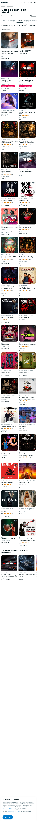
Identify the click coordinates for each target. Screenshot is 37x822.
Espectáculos (10, 6)
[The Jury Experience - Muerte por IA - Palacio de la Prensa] (27, 160)
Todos (4, 21)
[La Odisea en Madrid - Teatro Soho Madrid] (9, 471)
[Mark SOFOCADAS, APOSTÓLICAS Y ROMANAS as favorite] (15, 210)
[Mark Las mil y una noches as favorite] (15, 299)
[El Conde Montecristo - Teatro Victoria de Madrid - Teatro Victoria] (27, 129)
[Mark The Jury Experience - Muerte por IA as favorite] (33, 154)
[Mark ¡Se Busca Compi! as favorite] (33, 354)
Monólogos (11, 21)
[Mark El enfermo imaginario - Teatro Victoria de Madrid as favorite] (33, 239)
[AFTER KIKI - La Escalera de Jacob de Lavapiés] (27, 415)
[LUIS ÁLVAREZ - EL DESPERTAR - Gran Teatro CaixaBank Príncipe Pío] (27, 471)
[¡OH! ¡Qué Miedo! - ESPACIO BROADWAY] (27, 306)
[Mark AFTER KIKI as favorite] (33, 408)
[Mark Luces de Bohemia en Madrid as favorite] (15, 492)
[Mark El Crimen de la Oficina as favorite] (15, 182)
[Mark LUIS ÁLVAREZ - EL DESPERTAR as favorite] (33, 465)
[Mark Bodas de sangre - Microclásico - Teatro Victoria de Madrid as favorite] (15, 154)
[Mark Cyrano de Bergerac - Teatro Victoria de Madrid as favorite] (15, 123)
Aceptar (8, 817)
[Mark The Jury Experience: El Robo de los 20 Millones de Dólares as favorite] (33, 63)
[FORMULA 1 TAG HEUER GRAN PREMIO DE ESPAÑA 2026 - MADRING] (9, 563)
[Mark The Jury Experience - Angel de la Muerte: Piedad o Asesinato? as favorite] (15, 34)
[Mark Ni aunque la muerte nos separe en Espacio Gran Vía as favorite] (33, 380)
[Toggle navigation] (35, 2)
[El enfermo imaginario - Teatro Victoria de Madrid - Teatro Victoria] (27, 245)
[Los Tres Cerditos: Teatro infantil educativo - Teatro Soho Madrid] (9, 245)
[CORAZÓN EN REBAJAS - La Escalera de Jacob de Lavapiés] (9, 527)
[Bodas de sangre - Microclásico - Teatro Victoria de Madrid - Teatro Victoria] (9, 160)
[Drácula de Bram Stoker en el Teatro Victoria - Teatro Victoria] (9, 275)
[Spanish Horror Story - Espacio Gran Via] (27, 216)
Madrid (3, 6)
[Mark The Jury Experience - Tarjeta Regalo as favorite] (33, 34)
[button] (17, 6)
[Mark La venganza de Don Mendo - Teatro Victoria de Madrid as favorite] (33, 521)
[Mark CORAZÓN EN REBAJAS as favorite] (15, 521)
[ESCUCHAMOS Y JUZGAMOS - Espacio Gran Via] (27, 333)
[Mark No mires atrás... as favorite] (15, 380)
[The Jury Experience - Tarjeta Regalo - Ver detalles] (27, 40)
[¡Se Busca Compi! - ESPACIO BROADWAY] (27, 360)
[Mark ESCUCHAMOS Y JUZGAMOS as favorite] (33, 327)
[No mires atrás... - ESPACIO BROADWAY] (9, 386)
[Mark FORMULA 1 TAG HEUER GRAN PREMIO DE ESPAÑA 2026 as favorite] (15, 557)
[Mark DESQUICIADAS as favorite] (15, 354)
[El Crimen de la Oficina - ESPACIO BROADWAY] (9, 189)
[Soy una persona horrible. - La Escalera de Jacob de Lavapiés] (27, 498)
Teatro (20, 20)
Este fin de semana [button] (19, 26)
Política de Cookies (7, 808)
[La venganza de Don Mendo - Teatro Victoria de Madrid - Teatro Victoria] (27, 527)
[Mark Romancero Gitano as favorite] (15, 94)
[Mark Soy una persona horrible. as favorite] (33, 492)
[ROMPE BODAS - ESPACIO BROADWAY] (9, 333)
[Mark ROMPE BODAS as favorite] (15, 327)
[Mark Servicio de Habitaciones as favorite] (15, 408)
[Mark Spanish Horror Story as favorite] (33, 210)
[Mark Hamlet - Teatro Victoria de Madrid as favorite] (33, 94)
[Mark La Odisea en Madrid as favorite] (15, 465)
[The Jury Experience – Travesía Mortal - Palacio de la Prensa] (9, 69)
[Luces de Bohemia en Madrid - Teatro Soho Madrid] (9, 498)
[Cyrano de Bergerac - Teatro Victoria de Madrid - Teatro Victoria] (9, 129)
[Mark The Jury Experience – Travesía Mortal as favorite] (15, 63)
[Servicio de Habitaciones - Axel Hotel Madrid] (9, 415)
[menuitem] (4, 21)
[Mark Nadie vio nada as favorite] (33, 182)
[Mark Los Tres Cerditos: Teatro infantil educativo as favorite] (15, 239)
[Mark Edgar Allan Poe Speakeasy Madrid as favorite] (32, 557)
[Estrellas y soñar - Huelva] (9, 442)
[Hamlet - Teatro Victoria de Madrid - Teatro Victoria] (27, 101)
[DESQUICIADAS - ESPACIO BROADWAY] (9, 360)
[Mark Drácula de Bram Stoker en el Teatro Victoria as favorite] (15, 269)
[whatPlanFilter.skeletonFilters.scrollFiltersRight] (35, 20)
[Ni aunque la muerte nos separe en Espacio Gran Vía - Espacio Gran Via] (27, 386)
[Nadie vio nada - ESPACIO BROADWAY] (27, 189)
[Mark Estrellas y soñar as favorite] (15, 436)
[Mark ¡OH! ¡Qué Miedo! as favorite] (33, 299)
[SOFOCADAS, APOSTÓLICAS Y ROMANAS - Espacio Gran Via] (9, 216)
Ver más (33, 15)
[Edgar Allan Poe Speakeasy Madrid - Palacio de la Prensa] (26, 563)
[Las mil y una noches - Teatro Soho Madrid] (9, 306)
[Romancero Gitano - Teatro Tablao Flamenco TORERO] (9, 101)
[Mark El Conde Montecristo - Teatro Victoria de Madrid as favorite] (33, 123)
